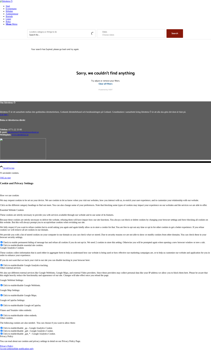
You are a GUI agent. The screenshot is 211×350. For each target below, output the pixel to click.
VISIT (110, 90)
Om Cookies (3, 162)
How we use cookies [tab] (9, 195)
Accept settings (7, 348)
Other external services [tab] (10, 268)
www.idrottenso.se (20, 134)
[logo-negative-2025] (23, 158)
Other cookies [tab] (6, 318)
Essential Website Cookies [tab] (12, 210)
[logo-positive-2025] (6, 1)
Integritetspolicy (13, 162)
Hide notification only (24, 348)
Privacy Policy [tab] (6, 336)
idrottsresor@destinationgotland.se (23, 132)
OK (1, 178)
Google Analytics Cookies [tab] (12, 248)
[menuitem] (108, 6)
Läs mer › (4, 114)
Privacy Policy (6, 346)
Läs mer (7, 178)
